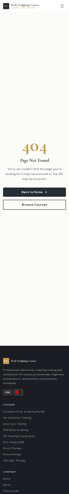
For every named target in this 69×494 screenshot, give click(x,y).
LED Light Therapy (14, 460)
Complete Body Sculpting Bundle (24, 411)
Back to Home (32, 192)
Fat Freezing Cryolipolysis (19, 436)
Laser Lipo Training (14, 424)
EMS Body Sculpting (16, 430)
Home (7, 478)
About (7, 485)
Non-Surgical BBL (14, 442)
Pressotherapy (12, 454)
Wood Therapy (12, 448)
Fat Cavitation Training (17, 417)
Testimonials (11, 491)
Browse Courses (34, 205)
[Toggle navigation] (62, 6)
